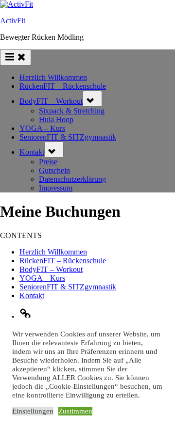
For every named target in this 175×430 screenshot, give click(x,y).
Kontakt (31, 152)
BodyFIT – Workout (51, 101)
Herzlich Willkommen (53, 77)
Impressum (55, 188)
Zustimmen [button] (75, 411)
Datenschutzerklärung (72, 179)
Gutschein (54, 170)
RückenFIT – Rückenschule (62, 86)
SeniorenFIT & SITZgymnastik (67, 137)
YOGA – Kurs (42, 128)
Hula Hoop (56, 119)
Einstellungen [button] (32, 411)
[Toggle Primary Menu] (15, 57)
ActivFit (12, 20)
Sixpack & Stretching (72, 111)
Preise (48, 162)
